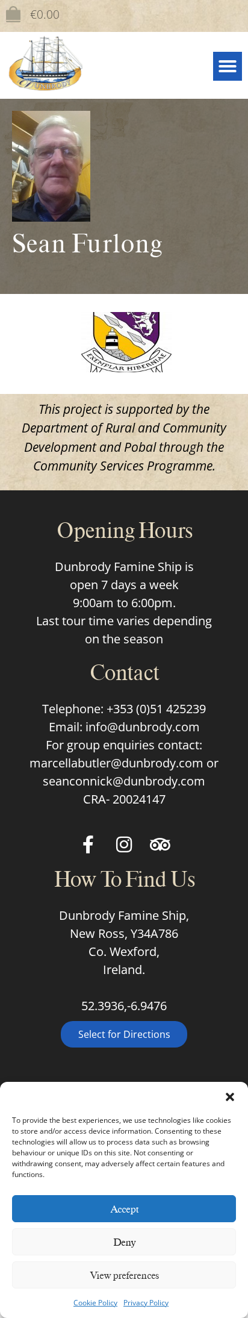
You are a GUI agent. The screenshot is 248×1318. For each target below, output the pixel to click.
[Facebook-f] (88, 844)
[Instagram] (124, 844)
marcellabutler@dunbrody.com (116, 763)
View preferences (124, 1275)
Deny (124, 1242)
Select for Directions (124, 1034)
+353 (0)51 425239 (156, 709)
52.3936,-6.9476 (124, 1006)
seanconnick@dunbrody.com (124, 781)
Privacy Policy (146, 1303)
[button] (230, 1097)
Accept (124, 1209)
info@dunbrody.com (142, 727)
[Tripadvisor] (160, 844)
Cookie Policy (95, 1303)
